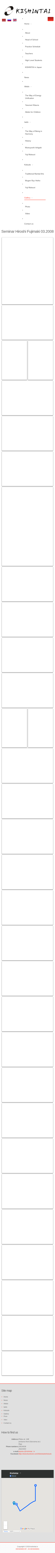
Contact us (28, 224)
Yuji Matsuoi (30, 154)
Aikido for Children (33, 112)
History (28, 141)
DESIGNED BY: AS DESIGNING (27, 1549)
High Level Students (33, 60)
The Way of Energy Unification (33, 96)
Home (26, 24)
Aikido (26, 86)
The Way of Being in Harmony (33, 132)
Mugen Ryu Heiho (32, 180)
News (26, 77)
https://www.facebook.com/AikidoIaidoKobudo (35, 1454)
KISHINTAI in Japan (33, 67)
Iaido (26, 122)
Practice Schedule (32, 46)
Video (27, 213)
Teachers (29, 53)
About (27, 33)
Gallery (27, 198)
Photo (27, 207)
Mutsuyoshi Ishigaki (33, 147)
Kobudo (27, 165)
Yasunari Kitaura (32, 105)
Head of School (31, 40)
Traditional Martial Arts (34, 174)
